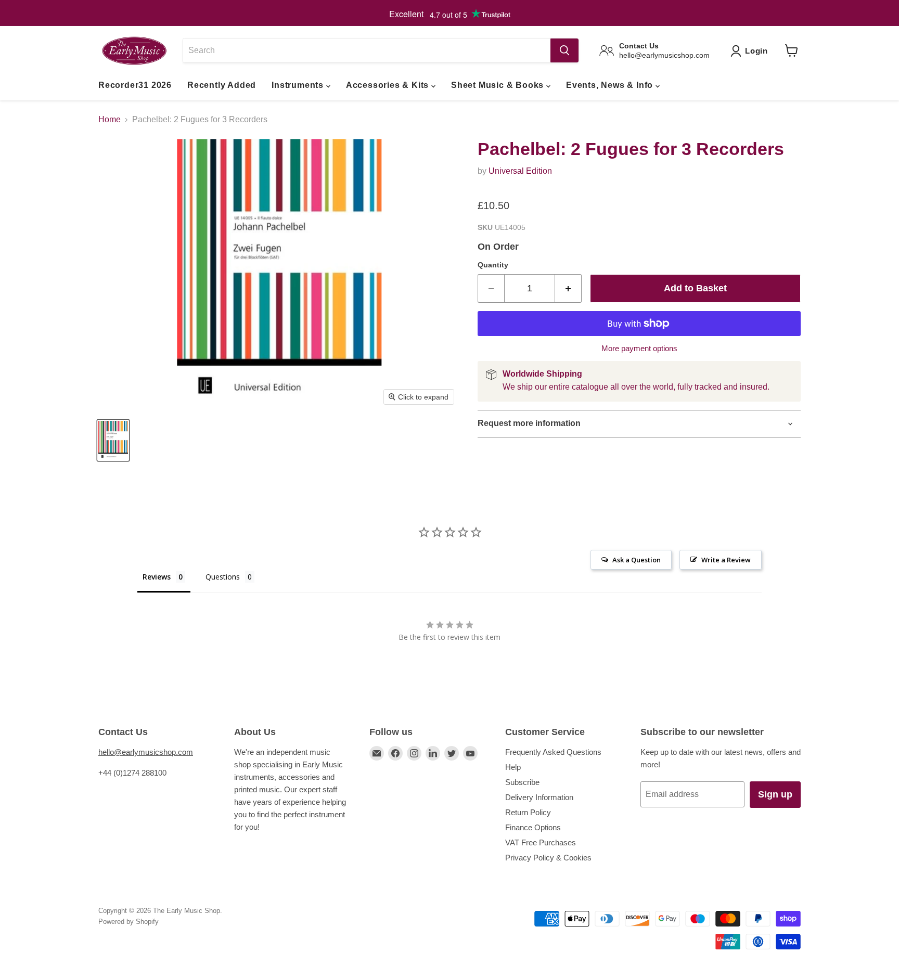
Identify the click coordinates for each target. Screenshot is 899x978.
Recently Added (221, 85)
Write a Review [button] (726, 559)
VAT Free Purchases (540, 842)
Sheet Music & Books (498, 85)
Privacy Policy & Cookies (548, 857)
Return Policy (528, 812)
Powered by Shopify (128, 921)
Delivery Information (539, 797)
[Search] (564, 50)
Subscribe (522, 782)
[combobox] (366, 50)
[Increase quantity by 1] (568, 288)
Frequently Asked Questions (553, 752)
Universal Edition (520, 170)
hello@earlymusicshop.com (145, 752)
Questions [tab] (223, 577)
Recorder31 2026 (135, 85)
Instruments (299, 85)
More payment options (639, 348)
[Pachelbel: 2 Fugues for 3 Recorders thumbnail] (113, 440)
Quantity (493, 265)
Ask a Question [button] (636, 559)
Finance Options (533, 827)
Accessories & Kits (388, 85)
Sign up (775, 794)
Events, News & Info (611, 85)
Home (109, 119)
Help (513, 767)
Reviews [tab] (157, 577)
